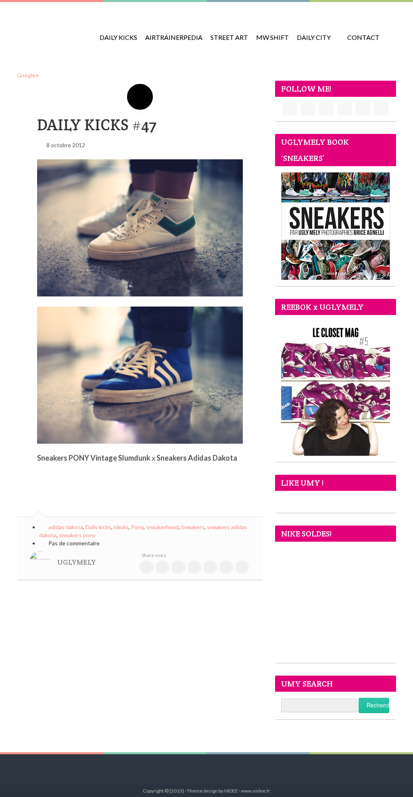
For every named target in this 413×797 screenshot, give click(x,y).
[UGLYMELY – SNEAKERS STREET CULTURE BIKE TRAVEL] (53, 32)
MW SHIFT (272, 37)
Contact (363, 37)
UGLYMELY (76, 562)
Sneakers (192, 527)
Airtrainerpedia (173, 37)
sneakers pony (77, 535)
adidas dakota (65, 527)
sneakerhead (162, 527)
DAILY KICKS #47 (96, 125)
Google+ (28, 75)
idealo (121, 527)
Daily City (314, 37)
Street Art (229, 37)
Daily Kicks (118, 37)
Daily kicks (98, 527)
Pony (137, 527)
